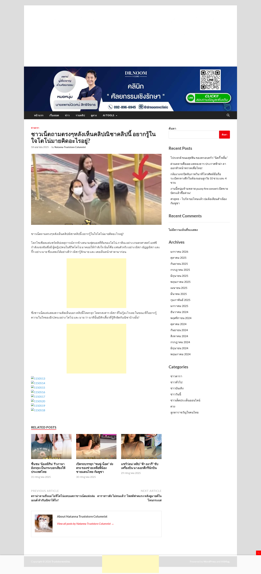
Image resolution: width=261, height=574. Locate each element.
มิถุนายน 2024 (179, 348)
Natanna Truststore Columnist (70, 147)
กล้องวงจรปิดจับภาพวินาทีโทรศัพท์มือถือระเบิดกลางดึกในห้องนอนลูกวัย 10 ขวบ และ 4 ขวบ (198, 178)
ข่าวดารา (35, 128)
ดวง (172, 406)
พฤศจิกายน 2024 (180, 318)
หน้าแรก (38, 115)
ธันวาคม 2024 (179, 312)
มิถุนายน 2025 (179, 275)
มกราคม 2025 (179, 305)
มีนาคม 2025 (178, 293)
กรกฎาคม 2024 (180, 342)
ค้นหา (172, 128)
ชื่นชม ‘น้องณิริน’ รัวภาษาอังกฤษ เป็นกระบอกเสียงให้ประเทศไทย (48, 468)
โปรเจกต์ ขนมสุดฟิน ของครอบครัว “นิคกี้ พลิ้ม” (199, 157)
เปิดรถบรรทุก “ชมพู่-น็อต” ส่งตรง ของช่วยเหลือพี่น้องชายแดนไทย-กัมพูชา (94, 468)
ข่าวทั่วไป (176, 382)
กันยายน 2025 (179, 263)
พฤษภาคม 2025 (180, 281)
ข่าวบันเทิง (177, 388)
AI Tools (108, 115)
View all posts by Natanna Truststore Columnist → (85, 523)
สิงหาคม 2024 (179, 336)
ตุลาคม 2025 (178, 257)
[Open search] (228, 115)
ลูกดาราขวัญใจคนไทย (184, 412)
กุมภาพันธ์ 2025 (180, 299)
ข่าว (67, 115)
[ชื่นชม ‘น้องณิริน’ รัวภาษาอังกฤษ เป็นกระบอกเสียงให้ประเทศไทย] (51, 447)
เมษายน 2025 (178, 287)
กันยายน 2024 (179, 330)
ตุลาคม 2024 (178, 324)
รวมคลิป (80, 115)
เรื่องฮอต (54, 115)
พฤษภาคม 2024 (180, 354)
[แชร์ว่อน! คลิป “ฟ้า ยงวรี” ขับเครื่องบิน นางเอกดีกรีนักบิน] (141, 447)
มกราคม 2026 (179, 251)
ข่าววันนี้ (175, 394)
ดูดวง (94, 115)
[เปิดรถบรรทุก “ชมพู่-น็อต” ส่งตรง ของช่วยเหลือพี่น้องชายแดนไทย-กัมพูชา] (96, 447)
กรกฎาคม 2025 (180, 269)
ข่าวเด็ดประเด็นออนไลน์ (185, 400)
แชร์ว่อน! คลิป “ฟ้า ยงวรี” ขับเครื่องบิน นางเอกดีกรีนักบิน (139, 466)
